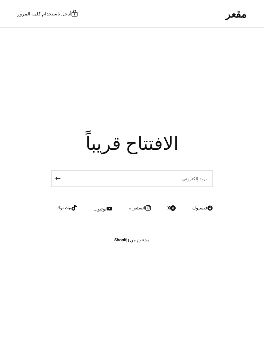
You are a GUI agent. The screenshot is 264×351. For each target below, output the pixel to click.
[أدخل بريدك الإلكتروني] (58, 178)
